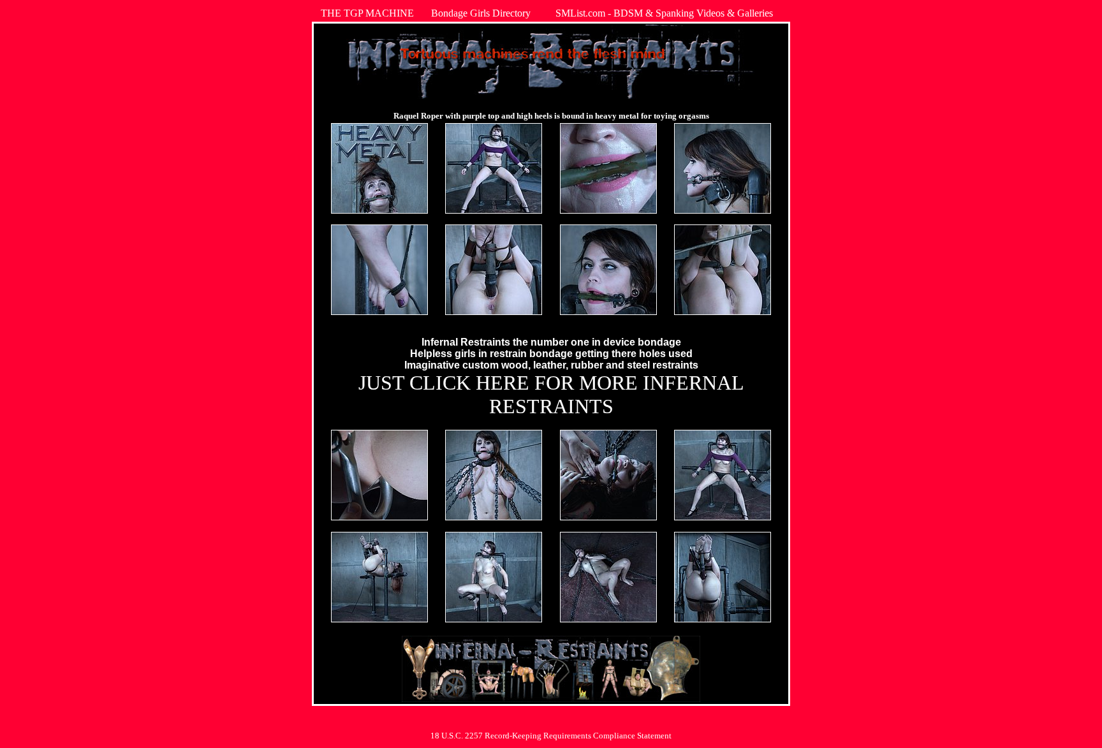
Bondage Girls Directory (481, 13)
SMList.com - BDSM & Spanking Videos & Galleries (664, 13)
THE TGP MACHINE (367, 13)
